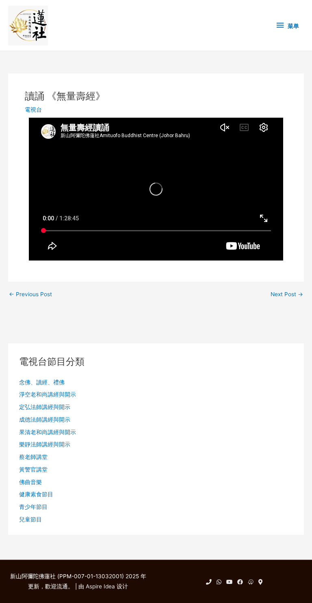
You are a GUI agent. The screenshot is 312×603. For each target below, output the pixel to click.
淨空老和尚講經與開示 (47, 394)
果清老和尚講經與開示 (47, 432)
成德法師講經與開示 (44, 419)
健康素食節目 (36, 494)
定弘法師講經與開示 (44, 407)
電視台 (33, 109)
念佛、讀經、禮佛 (42, 382)
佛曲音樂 (30, 482)
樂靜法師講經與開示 (44, 444)
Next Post (287, 294)
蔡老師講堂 (33, 457)
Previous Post (30, 294)
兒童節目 (30, 519)
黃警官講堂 (33, 469)
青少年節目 (33, 507)
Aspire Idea (100, 586)
